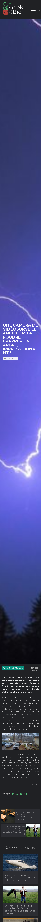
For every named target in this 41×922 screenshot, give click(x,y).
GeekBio (16, 9)
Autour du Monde (13, 668)
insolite (34, 671)
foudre (34, 668)
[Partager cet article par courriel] (25, 794)
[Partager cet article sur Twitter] (17, 794)
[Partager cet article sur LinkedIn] (21, 794)
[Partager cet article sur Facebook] (12, 794)
